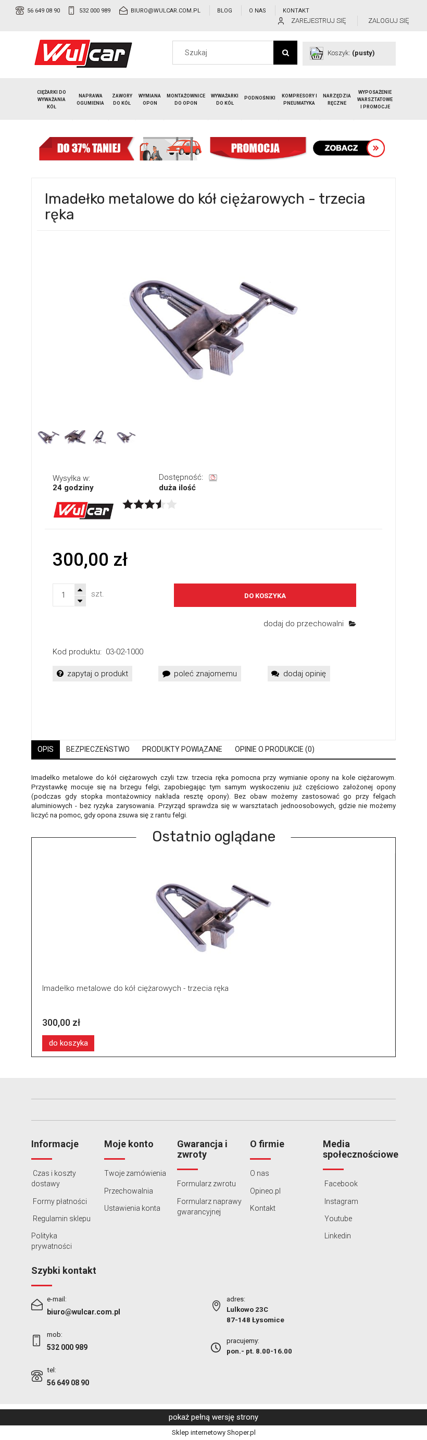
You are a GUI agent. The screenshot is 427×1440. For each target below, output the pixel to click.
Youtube (337, 1218)
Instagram (340, 1201)
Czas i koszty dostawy (53, 1178)
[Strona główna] (83, 53)
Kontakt (296, 10)
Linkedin (337, 1236)
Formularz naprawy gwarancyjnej (209, 1206)
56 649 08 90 (43, 10)
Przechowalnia (128, 1191)
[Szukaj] (285, 53)
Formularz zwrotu (206, 1184)
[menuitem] (52, 99)
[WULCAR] (84, 510)
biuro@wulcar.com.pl (165, 10)
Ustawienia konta (132, 1208)
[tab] (45, 749)
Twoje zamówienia (135, 1173)
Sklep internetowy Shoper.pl (214, 1432)
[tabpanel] (213, 796)
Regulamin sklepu (61, 1218)
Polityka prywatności (51, 1241)
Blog (224, 10)
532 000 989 (94, 10)
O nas (257, 10)
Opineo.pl (265, 1191)
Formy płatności (59, 1201)
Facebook (340, 1184)
